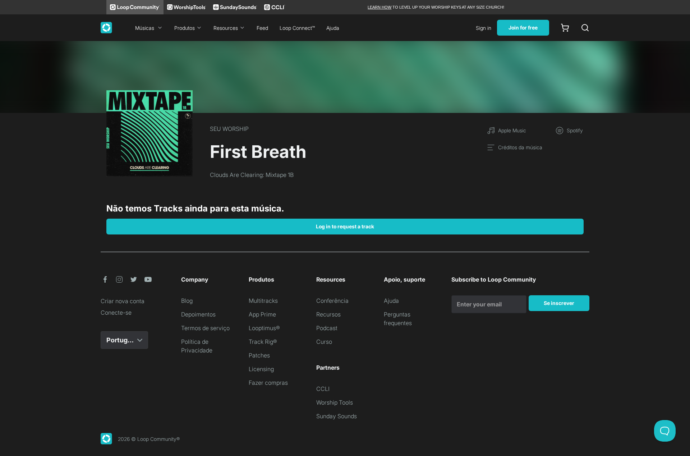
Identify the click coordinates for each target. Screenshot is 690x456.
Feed (262, 28)
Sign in (483, 28)
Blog (187, 300)
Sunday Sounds (336, 416)
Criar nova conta (122, 301)
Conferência (332, 300)
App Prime (262, 314)
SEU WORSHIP (229, 128)
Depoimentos (198, 314)
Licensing (261, 369)
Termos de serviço (205, 328)
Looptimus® (264, 328)
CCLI (323, 388)
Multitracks (263, 300)
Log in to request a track (345, 226)
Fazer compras (268, 382)
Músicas (144, 28)
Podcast (326, 328)
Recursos (328, 314)
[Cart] (565, 27)
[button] (105, 279)
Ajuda (332, 28)
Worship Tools (334, 402)
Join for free (523, 27)
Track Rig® (263, 341)
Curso (324, 341)
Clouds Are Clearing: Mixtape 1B (252, 174)
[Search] (585, 27)
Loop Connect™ (297, 28)
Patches (259, 355)
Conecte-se (116, 312)
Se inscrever (559, 303)
